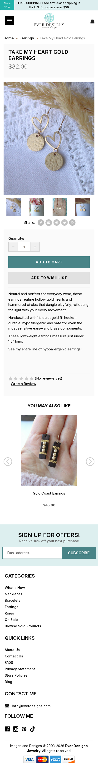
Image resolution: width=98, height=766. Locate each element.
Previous (8, 461)
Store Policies (16, 675)
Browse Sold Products (23, 626)
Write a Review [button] (23, 383)
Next (90, 461)
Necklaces (13, 594)
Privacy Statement (20, 669)
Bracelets (12, 600)
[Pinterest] (72, 222)
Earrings (11, 607)
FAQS (9, 663)
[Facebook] (41, 222)
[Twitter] (64, 222)
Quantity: (16, 238)
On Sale (11, 620)
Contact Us (14, 656)
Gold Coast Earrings (49, 493)
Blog (8, 682)
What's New (15, 588)
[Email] (48, 222)
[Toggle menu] (9, 20)
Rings (9, 613)
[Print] (56, 222)
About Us (12, 650)
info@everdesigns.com (31, 706)
